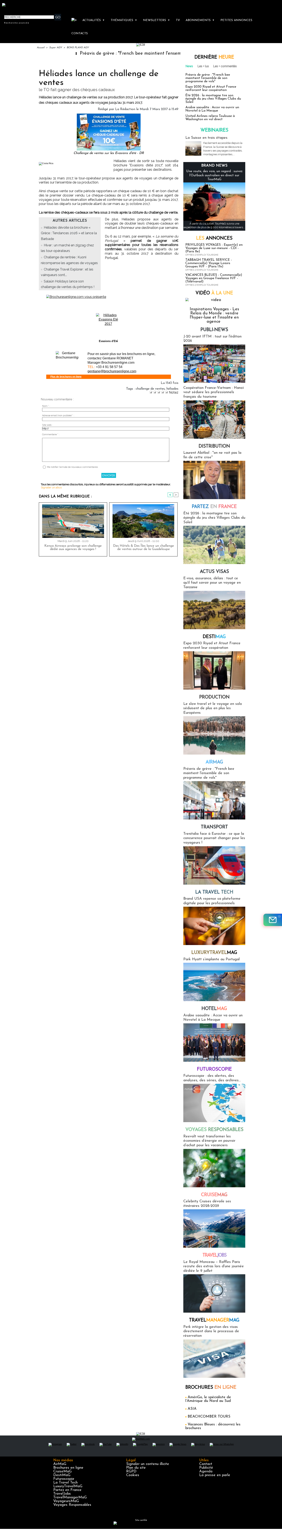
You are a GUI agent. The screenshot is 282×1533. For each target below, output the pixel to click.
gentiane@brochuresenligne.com (112, 371)
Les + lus (203, 66)
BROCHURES (210, 1387)
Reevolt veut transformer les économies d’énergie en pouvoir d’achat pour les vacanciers (209, 1141)
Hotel (214, 1008)
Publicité (206, 1468)
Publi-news (214, 330)
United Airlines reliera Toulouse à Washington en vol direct (210, 117)
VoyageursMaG (66, 1501)
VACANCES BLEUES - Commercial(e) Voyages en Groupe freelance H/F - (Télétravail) (213, 278)
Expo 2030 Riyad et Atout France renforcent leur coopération (210, 88)
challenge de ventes (150, 388)
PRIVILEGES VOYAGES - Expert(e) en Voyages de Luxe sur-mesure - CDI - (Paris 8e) (214, 248)
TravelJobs (62, 1494)
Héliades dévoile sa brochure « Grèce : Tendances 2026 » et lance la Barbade (69, 233)
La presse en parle (214, 1475)
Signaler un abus (51, 487)
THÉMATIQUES (124, 20)
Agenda (205, 1471)
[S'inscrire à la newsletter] (272, 920)
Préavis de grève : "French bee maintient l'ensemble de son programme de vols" (123, 53)
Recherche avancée (16, 22)
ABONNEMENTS (200, 20)
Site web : (47, 425)
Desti (214, 637)
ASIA (192, 1409)
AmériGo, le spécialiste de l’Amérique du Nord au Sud (208, 1399)
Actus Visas (214, 571)
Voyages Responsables (72, 1505)
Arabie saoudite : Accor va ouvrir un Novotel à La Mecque (212, 109)
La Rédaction (125, 109)
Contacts (79, 33)
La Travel (214, 892)
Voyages (214, 1129)
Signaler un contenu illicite (147, 1464)
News (189, 66)
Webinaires (214, 130)
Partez (214, 506)
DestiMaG (61, 1475)
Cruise (214, 1195)
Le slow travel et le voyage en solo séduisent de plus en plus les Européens (212, 708)
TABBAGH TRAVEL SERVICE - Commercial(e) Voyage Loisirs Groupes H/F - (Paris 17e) (208, 263)
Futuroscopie (214, 1069)
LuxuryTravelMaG (67, 1486)
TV (178, 20)
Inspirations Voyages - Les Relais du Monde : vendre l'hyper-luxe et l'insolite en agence (214, 315)
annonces (214, 238)
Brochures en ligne (68, 1468)
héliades (172, 388)
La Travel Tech (65, 1483)
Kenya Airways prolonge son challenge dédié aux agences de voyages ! (73, 547)
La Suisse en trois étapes (206, 138)
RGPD (131, 1471)
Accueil (40, 47)
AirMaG (59, 1464)
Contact (205, 1464)
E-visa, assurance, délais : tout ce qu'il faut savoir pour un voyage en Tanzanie (212, 583)
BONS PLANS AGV (78, 47)
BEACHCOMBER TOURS (209, 1417)
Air (214, 762)
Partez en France (67, 1490)
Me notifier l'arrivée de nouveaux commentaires (72, 467)
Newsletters (156, 20)
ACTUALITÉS (93, 20)
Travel (214, 1255)
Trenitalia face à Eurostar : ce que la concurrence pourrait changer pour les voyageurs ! (214, 838)
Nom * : (46, 406)
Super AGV (55, 47)
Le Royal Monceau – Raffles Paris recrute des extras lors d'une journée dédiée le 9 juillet (213, 1266)
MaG (214, 952)
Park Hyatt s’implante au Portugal (211, 959)
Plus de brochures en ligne (66, 376)
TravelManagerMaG (70, 1497)
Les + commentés (225, 66)
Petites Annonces (236, 20)
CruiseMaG (62, 1471)
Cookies (132, 1475)
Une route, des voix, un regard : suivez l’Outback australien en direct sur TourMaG (214, 175)
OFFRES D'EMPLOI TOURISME (201, 255)
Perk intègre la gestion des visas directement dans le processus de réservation (211, 1331)
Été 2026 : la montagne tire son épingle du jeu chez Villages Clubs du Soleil (213, 99)
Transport (214, 827)
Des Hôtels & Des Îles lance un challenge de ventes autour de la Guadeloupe (143, 547)
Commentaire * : (50, 434)
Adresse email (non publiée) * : (58, 415)
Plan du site (136, 1468)
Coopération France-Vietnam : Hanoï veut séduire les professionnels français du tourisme (213, 392)
